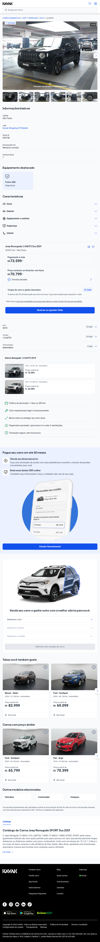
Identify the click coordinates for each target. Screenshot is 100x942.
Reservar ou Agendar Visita (50, 310)
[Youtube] (17, 904)
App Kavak (33, 882)
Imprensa (83, 870)
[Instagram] (11, 904)
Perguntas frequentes (37, 894)
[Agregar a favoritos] (93, 246)
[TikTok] (30, 904)
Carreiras (60, 888)
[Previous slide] (4, 55)
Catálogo (7, 821)
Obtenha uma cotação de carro (49, 646)
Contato (60, 894)
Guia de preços (63, 882)
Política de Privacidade (59, 924)
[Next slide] (96, 55)
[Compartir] (88, 246)
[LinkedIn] (23, 904)
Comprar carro (34, 870)
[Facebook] (5, 904)
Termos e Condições (79, 924)
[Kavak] (6, 3)
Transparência (32, 927)
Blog (58, 870)
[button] (87, 290)
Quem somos (62, 876)
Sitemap (43, 927)
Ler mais (7, 852)
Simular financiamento (50, 546)
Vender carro (34, 876)
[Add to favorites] (45, 667)
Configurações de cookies (13, 927)
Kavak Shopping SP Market (15, 128)
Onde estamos (34, 888)
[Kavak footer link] (10, 882)
